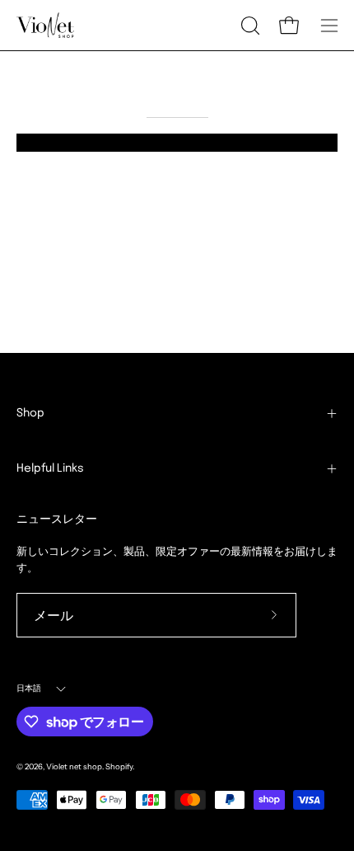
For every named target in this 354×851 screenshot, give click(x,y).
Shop (30, 413)
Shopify (119, 766)
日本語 (29, 688)
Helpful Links (50, 468)
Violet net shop (74, 766)
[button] (248, 25)
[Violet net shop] (45, 25)
